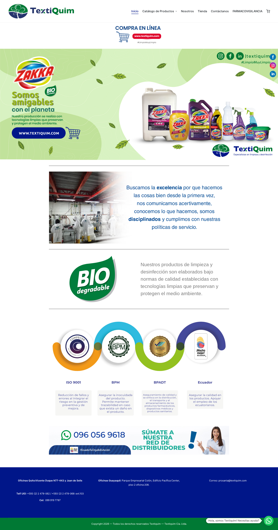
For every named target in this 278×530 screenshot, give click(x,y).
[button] (268, 520)
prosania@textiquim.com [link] (232, 480)
